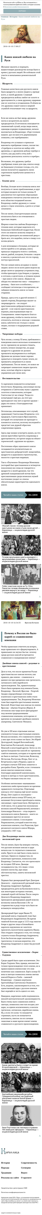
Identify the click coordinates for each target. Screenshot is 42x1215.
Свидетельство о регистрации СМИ (14, 1188)
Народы (5, 1167)
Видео (24, 1172)
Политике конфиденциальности (16, 7)
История (5, 1162)
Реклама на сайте (10, 1177)
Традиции (6, 1172)
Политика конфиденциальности (13, 1192)
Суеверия (26, 1167)
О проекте (26, 1177)
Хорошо (22, 11)
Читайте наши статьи (20, 495)
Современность (29, 1162)
